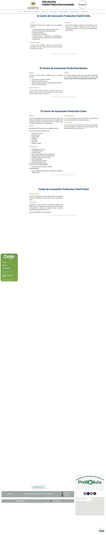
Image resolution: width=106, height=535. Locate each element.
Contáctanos (85, 11)
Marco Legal (45, 11)
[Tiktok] (91, 493)
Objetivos (4, 265)
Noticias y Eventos (74, 11)
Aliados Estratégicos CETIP (7, 276)
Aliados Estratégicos (63, 11)
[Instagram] (94, 493)
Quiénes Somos (26, 11)
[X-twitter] (88, 493)
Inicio (20, 11)
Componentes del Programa (6, 271)
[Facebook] (85, 493)
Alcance (4, 262)
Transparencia (53, 11)
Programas (36, 11)
